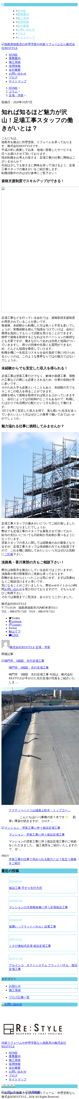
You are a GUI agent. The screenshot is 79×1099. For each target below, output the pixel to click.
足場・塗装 (16, 95)
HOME (21, 10)
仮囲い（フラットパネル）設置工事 (32, 926)
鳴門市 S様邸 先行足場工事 (29, 667)
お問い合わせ (26, 29)
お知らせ (15, 986)
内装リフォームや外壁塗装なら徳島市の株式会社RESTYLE (33, 1044)
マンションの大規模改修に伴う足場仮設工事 (38, 907)
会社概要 (23, 25)
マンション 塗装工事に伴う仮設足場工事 (37, 834)
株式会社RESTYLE (22, 647)
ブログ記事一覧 (19, 997)
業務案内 (23, 14)
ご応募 (8, 554)
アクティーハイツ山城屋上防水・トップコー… (40, 810)
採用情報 (23, 22)
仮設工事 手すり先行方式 (25, 888)
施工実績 (23, 18)
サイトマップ (26, 37)
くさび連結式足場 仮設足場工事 (30, 945)
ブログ (21, 33)
